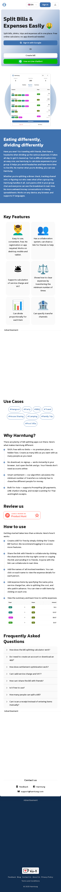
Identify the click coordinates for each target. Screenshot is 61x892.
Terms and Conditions (30, 881)
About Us (36, 877)
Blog (19, 877)
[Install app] (55, 4)
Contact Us (26, 877)
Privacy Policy (47, 877)
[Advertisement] (30, 363)
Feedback (12, 877)
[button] (30, 649)
